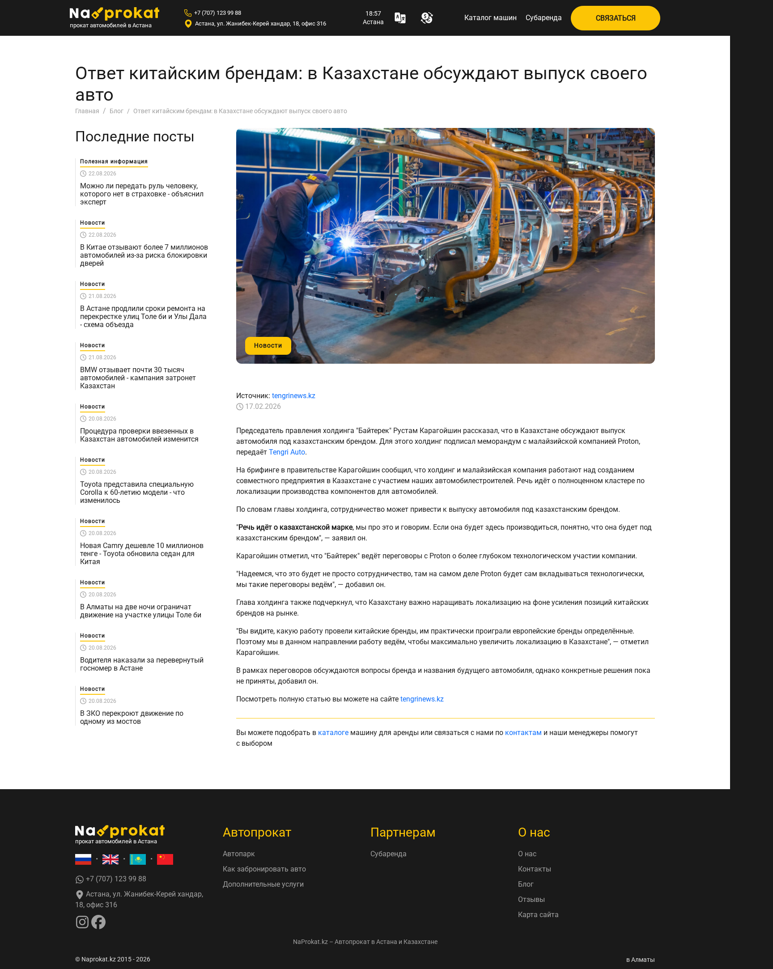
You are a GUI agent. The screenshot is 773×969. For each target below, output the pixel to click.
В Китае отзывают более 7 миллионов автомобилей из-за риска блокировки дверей (144, 255)
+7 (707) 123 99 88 (217, 12)
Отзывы (531, 899)
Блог (526, 884)
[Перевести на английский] (110, 859)
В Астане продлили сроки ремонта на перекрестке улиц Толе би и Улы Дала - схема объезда (143, 317)
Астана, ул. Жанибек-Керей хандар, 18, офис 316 (260, 23)
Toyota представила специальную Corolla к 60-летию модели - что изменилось (137, 492)
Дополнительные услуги (263, 884)
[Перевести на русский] (83, 859)
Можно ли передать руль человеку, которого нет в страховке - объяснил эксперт (142, 194)
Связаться (616, 18)
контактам (523, 732)
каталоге (333, 732)
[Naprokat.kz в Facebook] (98, 921)
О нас (527, 854)
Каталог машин (490, 17)
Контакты (534, 869)
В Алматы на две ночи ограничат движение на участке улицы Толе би (140, 611)
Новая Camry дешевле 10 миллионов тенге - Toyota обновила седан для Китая (142, 554)
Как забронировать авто (264, 869)
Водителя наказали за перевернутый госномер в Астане (142, 664)
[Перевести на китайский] (165, 859)
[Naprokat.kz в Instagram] (82, 921)
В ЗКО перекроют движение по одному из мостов (131, 718)
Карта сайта (538, 914)
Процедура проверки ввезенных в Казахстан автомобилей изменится (139, 435)
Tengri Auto (287, 452)
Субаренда (544, 17)
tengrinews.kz (293, 395)
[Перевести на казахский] (138, 859)
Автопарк (239, 854)
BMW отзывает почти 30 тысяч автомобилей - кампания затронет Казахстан (138, 378)
